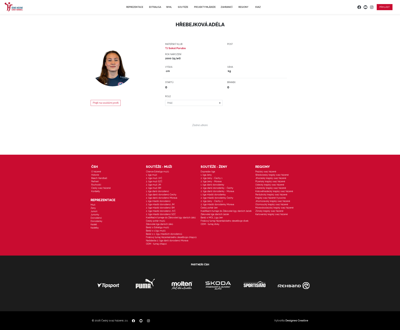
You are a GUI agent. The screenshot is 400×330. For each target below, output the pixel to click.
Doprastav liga (208, 171)
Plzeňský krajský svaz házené (270, 181)
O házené (96, 171)
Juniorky (95, 214)
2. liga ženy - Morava (211, 181)
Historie (95, 175)
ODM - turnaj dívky (210, 224)
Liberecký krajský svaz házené (270, 188)
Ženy (93, 208)
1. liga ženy (206, 175)
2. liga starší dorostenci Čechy (161, 194)
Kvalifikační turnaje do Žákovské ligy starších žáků (171, 217)
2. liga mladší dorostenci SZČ (161, 214)
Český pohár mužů (155, 221)
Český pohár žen (209, 207)
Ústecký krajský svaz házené (269, 184)
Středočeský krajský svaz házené (272, 175)
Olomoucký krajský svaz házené (271, 204)
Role (168, 96)
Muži (93, 204)
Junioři (94, 211)
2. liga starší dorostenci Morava (161, 198)
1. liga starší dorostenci (157, 191)
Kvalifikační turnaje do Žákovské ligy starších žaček (226, 211)
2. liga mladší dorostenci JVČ (161, 211)
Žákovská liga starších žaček (215, 214)
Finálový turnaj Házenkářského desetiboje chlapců (171, 237)
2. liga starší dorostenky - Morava (217, 191)
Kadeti (94, 224)
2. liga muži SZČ (154, 181)
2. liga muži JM (153, 184)
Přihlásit (384, 7)
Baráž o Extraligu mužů (157, 227)
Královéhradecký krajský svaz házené (274, 191)
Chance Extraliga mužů (157, 171)
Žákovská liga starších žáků (159, 224)
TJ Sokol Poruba (175, 48)
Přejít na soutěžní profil (106, 102)
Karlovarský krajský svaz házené (271, 214)
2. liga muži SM (153, 188)
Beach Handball (99, 178)
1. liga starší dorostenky (212, 184)
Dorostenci (96, 218)
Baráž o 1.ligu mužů (155, 230)
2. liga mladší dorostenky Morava (217, 204)
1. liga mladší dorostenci (158, 201)
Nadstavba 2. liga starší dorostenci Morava (167, 240)
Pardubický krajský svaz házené (271, 194)
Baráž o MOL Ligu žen (212, 217)
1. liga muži (151, 175)
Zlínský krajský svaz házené (269, 211)
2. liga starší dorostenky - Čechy (217, 188)
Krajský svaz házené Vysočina (270, 198)
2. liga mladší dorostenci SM (160, 207)
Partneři (95, 181)
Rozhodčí (96, 184)
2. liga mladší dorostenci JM (160, 204)
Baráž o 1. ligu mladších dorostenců (164, 234)
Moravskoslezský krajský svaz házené (274, 207)
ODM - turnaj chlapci (156, 244)
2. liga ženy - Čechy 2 (212, 201)
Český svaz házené (101, 188)
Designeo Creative (296, 320)
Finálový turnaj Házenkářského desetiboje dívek (224, 221)
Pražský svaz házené (265, 171)
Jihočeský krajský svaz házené (270, 178)
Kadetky (95, 227)
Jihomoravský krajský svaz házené (272, 201)
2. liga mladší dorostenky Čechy (217, 198)
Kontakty (95, 191)
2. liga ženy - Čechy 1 (211, 178)
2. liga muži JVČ (154, 178)
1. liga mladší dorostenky (213, 194)
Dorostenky (96, 221)
